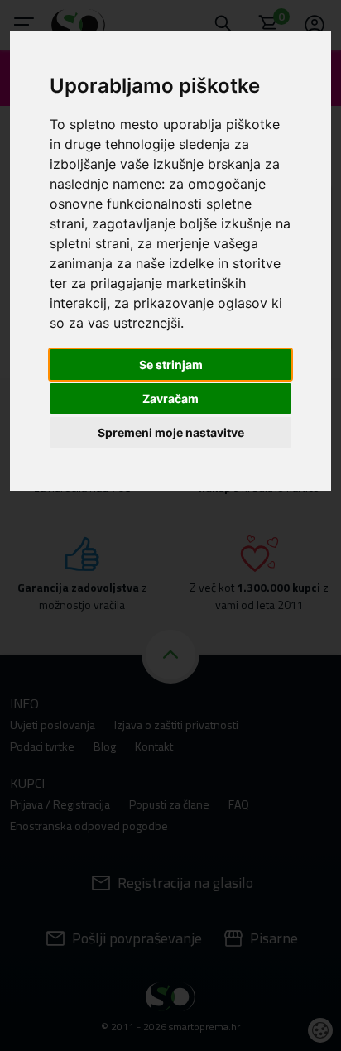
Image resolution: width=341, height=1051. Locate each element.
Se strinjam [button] (171, 365)
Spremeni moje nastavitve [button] (171, 432)
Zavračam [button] (170, 398)
